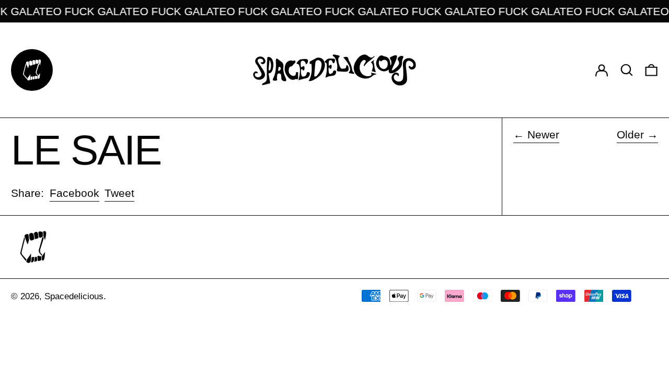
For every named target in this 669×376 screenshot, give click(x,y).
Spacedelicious (73, 296)
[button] (626, 69)
